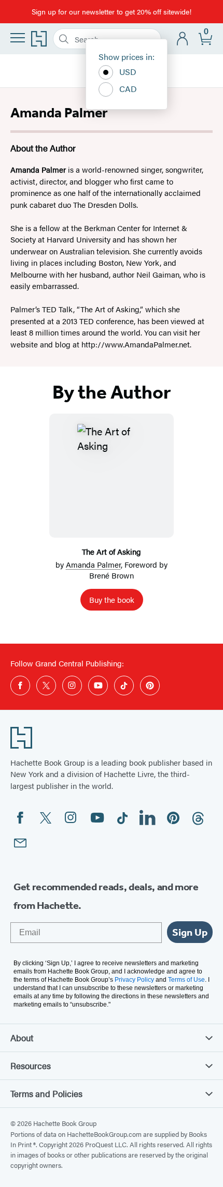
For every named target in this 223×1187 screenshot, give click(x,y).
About (21, 1037)
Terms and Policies (46, 1093)
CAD (128, 89)
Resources (30, 1065)
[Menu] (17, 37)
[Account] (183, 39)
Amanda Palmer (93, 564)
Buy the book (111, 599)
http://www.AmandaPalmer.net (135, 344)
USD (127, 72)
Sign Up (189, 932)
